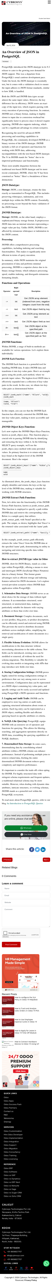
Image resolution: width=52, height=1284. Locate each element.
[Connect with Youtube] (32, 1268)
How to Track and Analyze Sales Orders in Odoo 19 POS (27, 1009)
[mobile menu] (49, 2)
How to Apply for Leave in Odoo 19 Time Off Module (25, 1031)
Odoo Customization (13, 1131)
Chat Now (28, 834)
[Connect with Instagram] (26, 1268)
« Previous (7, 860)
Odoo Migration (11, 1148)
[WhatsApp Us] (46, 1263)
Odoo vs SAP (9, 1175)
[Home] (12, 5)
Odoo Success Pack (12, 1104)
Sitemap (7, 1122)
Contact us (8, 1111)
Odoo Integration (11, 1141)
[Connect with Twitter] (11, 1268)
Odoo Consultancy (12, 1152)
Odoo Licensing (11, 1159)
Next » (46, 860)
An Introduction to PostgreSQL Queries (25, 803)
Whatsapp (28, 828)
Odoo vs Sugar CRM (13, 1192)
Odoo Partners (10, 1108)
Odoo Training (10, 1155)
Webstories (9, 1118)
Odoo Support (10, 1145)
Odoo (6, 1097)
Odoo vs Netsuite (11, 1185)
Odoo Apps (9, 1101)
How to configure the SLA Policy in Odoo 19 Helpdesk (26, 998)
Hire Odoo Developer (13, 1134)
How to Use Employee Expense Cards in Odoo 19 (26, 1020)
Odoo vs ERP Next (12, 1182)
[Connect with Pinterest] (16, 1268)
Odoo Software (10, 1172)
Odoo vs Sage (10, 1189)
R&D (6, 1115)
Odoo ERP (8, 1168)
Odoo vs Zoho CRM (12, 1196)
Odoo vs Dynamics (12, 1179)
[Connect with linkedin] (21, 1268)
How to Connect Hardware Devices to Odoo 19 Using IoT (27, 1042)
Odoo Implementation (13, 1138)
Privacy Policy (30, 1280)
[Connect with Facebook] (6, 1268)
